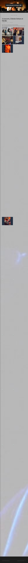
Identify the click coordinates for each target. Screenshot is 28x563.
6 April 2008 (4, 22)
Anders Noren (22, 560)
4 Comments (11, 22)
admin (7, 22)
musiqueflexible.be (14, 5)
